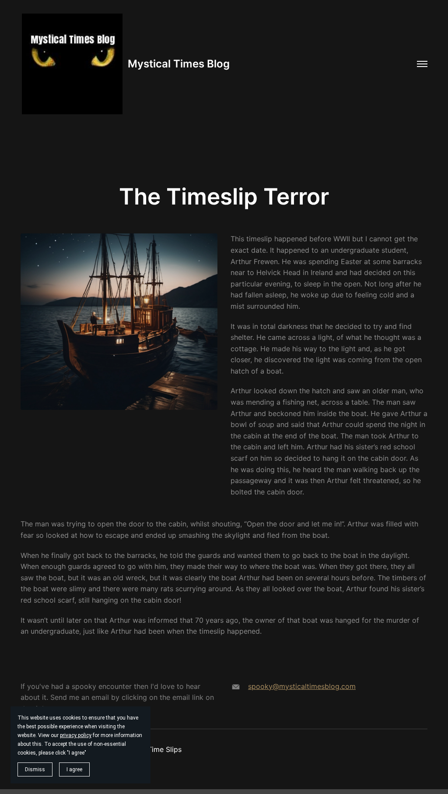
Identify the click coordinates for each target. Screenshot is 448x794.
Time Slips (164, 749)
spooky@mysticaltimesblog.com (302, 686)
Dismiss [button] (35, 769)
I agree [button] (74, 769)
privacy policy (75, 735)
